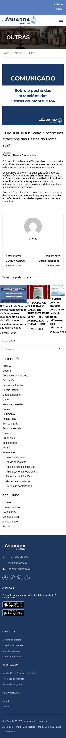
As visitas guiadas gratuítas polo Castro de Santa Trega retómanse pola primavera (57, 313)
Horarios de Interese (12, 645)
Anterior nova (13, 256)
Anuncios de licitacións (19, 476)
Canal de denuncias (12, 656)
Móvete (6, 502)
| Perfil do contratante (14, 462)
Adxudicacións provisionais (21, 471)
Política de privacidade (49, 727)
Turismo (7, 433)
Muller (5, 399)
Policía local (9, 418)
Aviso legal (7, 727)
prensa (33, 238)
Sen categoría (10, 423)
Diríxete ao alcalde (11, 639)
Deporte (7, 370)
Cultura (6, 366)
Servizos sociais (11, 428)
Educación (8, 380)
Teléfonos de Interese (13, 678)
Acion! (6, 526)
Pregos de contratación (19, 486)
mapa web (10, 731)
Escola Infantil (10, 390)
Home (5, 53)
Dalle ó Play (9, 512)
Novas (18, 53)
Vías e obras (9, 442)
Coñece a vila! (10, 516)
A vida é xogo (10, 521)
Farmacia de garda (12, 684)
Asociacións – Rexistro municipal (19, 673)
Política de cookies (25, 727)
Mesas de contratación (18, 481)
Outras (31, 53)
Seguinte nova (52, 256)
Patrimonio (8, 414)
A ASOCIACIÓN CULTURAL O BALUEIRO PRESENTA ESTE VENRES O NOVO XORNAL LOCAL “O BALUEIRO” (38, 313)
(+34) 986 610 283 (17, 562)
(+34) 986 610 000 (18, 556)
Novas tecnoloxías (12, 404)
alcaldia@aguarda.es (19, 568)
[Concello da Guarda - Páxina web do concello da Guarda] (19, 20)
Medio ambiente (11, 394)
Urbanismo (8, 438)
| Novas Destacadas (24, 155)
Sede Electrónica (11, 651)
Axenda (6, 701)
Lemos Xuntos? (11, 507)
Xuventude (8, 452)
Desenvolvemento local (15, 375)
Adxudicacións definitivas (20, 466)
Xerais (6, 447)
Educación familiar (13, 385)
